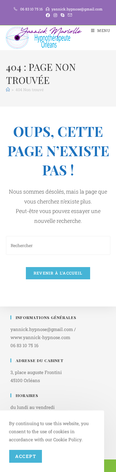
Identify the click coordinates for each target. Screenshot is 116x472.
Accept (25, 456)
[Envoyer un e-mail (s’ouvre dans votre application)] (69, 15)
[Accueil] (8, 89)
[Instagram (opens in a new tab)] (55, 15)
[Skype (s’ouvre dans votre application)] (62, 15)
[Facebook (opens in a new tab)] (48, 15)
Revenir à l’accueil (58, 273)
